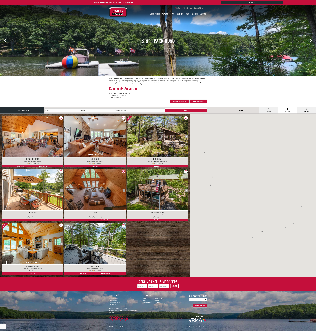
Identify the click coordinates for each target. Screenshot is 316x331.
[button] (168, 157)
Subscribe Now (167, 173)
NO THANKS (168, 177)
